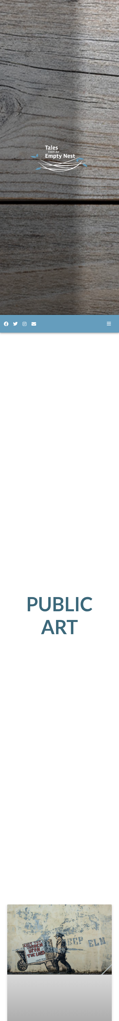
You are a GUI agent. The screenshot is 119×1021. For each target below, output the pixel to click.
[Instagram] (24, 324)
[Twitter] (15, 324)
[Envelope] (33, 324)
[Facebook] (6, 324)
